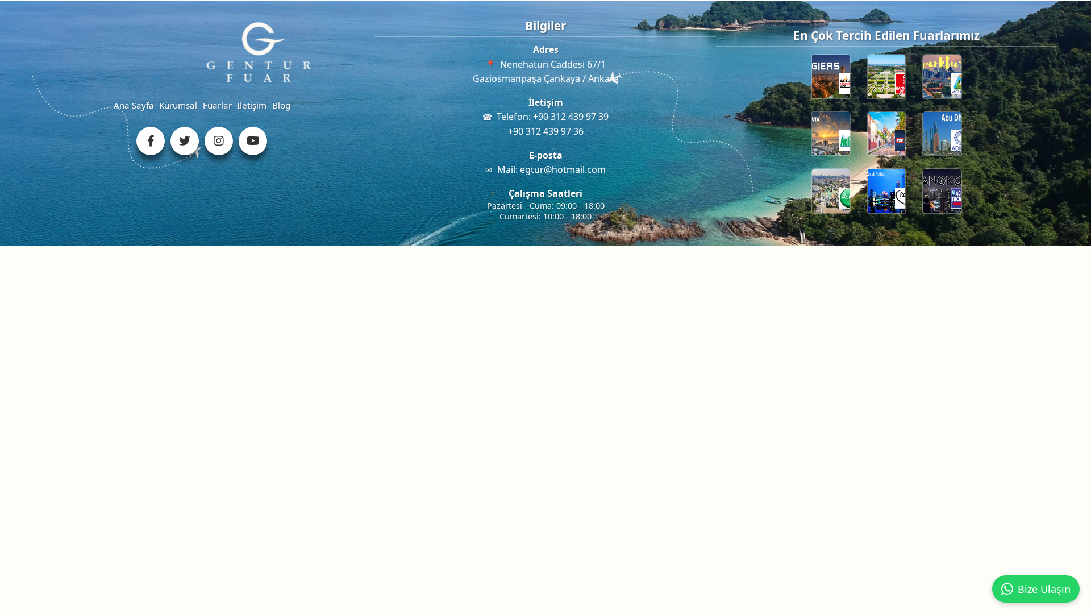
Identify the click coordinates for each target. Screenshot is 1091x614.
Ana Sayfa (134, 105)
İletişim (251, 105)
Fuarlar (217, 105)
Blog (281, 105)
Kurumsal (178, 105)
